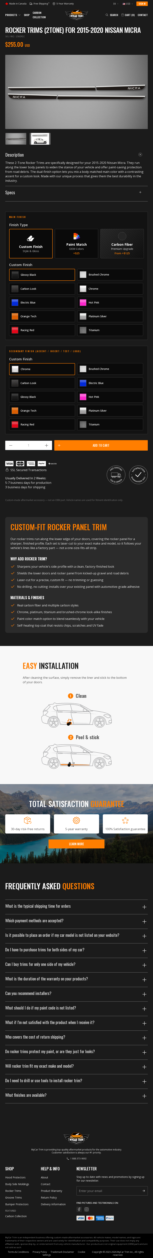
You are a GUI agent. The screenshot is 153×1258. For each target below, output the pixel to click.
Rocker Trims (13, 1191)
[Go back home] (76, 15)
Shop (27, 15)
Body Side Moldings (17, 1184)
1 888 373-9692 (78, 1158)
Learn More (76, 844)
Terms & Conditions (18, 1252)
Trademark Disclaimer (62, 1252)
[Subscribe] (144, 1191)
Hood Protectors (15, 1177)
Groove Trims (13, 1197)
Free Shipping (41, 3)
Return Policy (49, 1197)
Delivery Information (53, 1204)
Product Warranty (51, 1191)
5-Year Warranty (63, 3)
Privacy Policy (40, 1252)
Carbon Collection (16, 1216)
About (44, 1177)
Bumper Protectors (17, 1204)
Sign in (142, 3)
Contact (143, 15)
